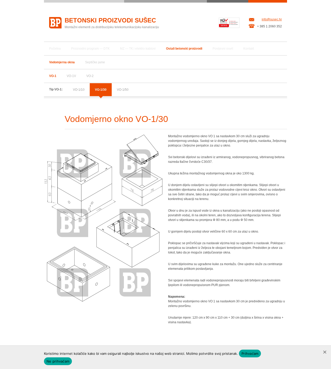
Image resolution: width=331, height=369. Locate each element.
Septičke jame (95, 62)
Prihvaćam (250, 353)
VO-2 (90, 76)
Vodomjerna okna (62, 62)
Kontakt (248, 48)
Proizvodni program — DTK (90, 48)
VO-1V (71, 76)
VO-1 (52, 76)
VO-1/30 (101, 89)
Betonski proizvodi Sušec (110, 20)
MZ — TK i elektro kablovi (138, 48)
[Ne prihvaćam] (324, 352)
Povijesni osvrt (223, 48)
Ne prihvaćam (58, 361)
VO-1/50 (123, 89)
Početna (55, 48)
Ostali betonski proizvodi (184, 48)
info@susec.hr (272, 19)
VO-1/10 (79, 89)
